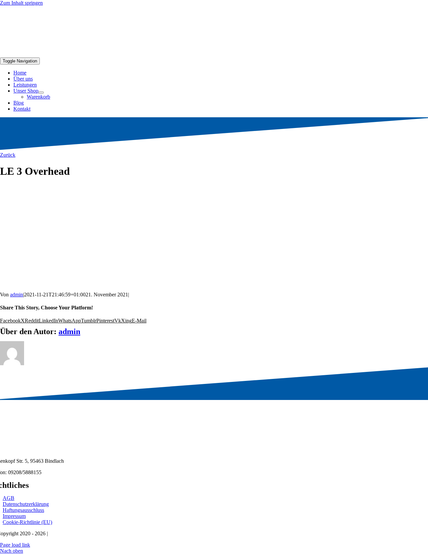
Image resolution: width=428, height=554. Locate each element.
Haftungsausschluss (23, 510)
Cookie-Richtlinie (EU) (27, 522)
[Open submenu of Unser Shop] (41, 93)
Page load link (15, 545)
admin (16, 294)
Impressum (14, 516)
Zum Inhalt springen (21, 3)
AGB (8, 498)
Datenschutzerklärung (26, 504)
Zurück (7, 155)
